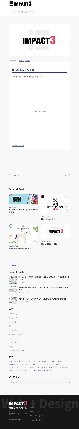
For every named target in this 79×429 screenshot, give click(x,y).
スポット (52, 364)
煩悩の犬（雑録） (15, 351)
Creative (12, 314)
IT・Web (17, 12)
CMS (10, 361)
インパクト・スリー (15, 364)
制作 (10, 346)
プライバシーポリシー (37, 416)
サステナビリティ (36, 364)
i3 (9, 326)
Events (11, 322)
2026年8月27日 (23, 282)
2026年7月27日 (23, 302)
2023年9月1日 (13, 61)
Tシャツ (33, 361)
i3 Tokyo (15, 361)
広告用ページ (64, 367)
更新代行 (11, 370)
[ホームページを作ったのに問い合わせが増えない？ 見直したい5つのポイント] (13, 279)
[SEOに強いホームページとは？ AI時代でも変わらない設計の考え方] (13, 290)
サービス (45, 364)
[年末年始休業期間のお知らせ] (23, 233)
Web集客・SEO (14, 334)
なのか (11, 342)
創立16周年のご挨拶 (49, 244)
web (38, 361)
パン (57, 364)
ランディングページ (41, 367)
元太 (52, 367)
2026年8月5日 (23, 292)
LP (20, 361)
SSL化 (28, 361)
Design (11, 318)
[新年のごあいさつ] (55, 204)
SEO (23, 361)
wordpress (53, 361)
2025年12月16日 (13, 246)
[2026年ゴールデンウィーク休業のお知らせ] (23, 199)
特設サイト (27, 370)
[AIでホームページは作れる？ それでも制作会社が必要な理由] (13, 300)
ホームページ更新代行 (27, 367)
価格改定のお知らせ (18, 146)
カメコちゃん (26, 364)
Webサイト (45, 361)
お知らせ (27, 61)
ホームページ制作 (14, 367)
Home (11, 12)
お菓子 (60, 361)
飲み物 (51, 370)
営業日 (57, 367)
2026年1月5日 (45, 217)
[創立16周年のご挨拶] (55, 231)
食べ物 (46, 370)
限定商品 (40, 370)
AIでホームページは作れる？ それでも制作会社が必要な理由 (43, 299)
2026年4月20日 (13, 207)
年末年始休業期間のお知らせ (20, 248)
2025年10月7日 (45, 241)
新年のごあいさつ (48, 219)
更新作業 (18, 370)
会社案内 (33, 407)
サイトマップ (34, 412)
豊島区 (34, 370)
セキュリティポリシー (37, 420)
